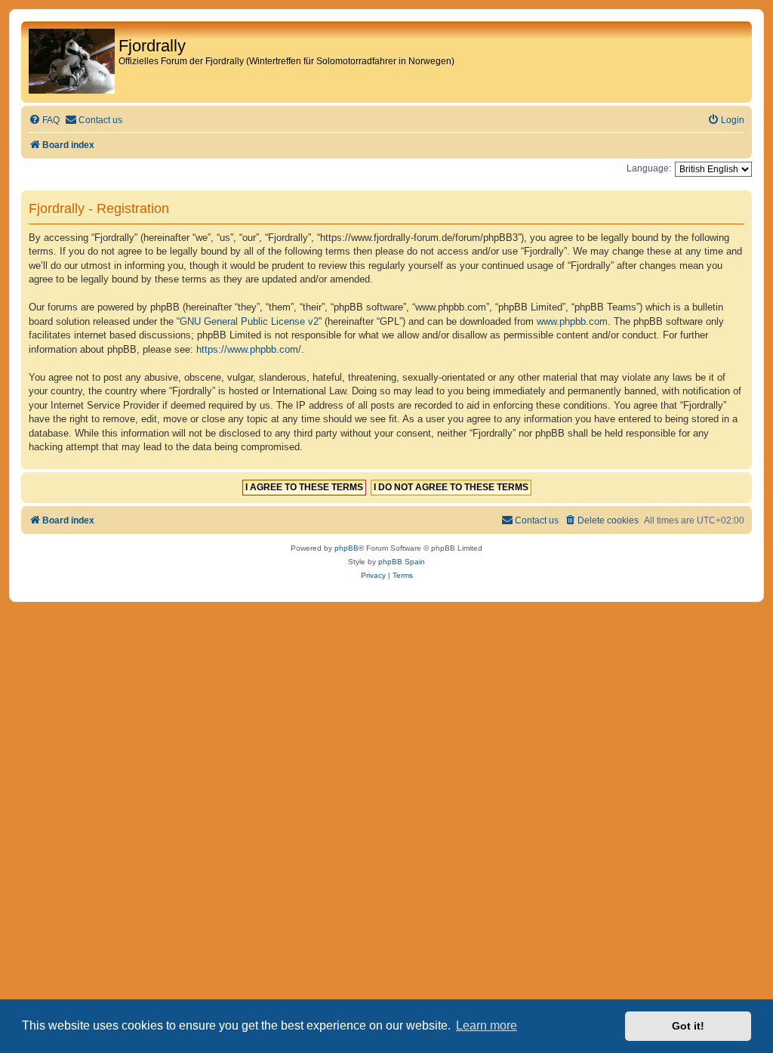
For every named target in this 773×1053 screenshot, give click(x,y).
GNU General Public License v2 (249, 321)
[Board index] (72, 62)
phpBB (346, 548)
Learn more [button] (486, 1025)
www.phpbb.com (572, 321)
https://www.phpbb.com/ (248, 349)
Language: (649, 168)
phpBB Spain (401, 561)
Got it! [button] (688, 1026)
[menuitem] (44, 120)
